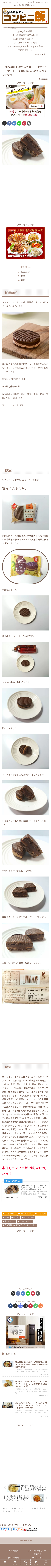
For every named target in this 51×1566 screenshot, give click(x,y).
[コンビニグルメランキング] (30, 1529)
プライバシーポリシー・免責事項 (38, 1552)
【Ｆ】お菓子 (41, 1214)
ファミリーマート (26, 1214)
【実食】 (23, 276)
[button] (29, 123)
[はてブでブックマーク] (14, 123)
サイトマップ (37, 1558)
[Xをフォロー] (15, 1305)
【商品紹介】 (25, 272)
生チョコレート (10, 1221)
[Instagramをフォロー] (20, 1305)
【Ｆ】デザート (10, 1214)
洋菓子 (7, 1217)
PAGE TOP (26, 1540)
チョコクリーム (28, 1217)
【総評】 (23, 280)
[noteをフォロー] (25, 1305)
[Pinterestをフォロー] (30, 1305)
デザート (16, 1217)
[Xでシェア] (4, 123)
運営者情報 (13, 1551)
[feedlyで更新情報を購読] (35, 1305)
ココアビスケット (26, 1221)
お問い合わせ (13, 1558)
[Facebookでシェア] (9, 123)
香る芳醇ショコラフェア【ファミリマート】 (20, 1225)
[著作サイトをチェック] (10, 1305)
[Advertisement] (25, 193)
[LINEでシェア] (19, 123)
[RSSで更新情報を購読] (40, 1305)
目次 (22, 267)
